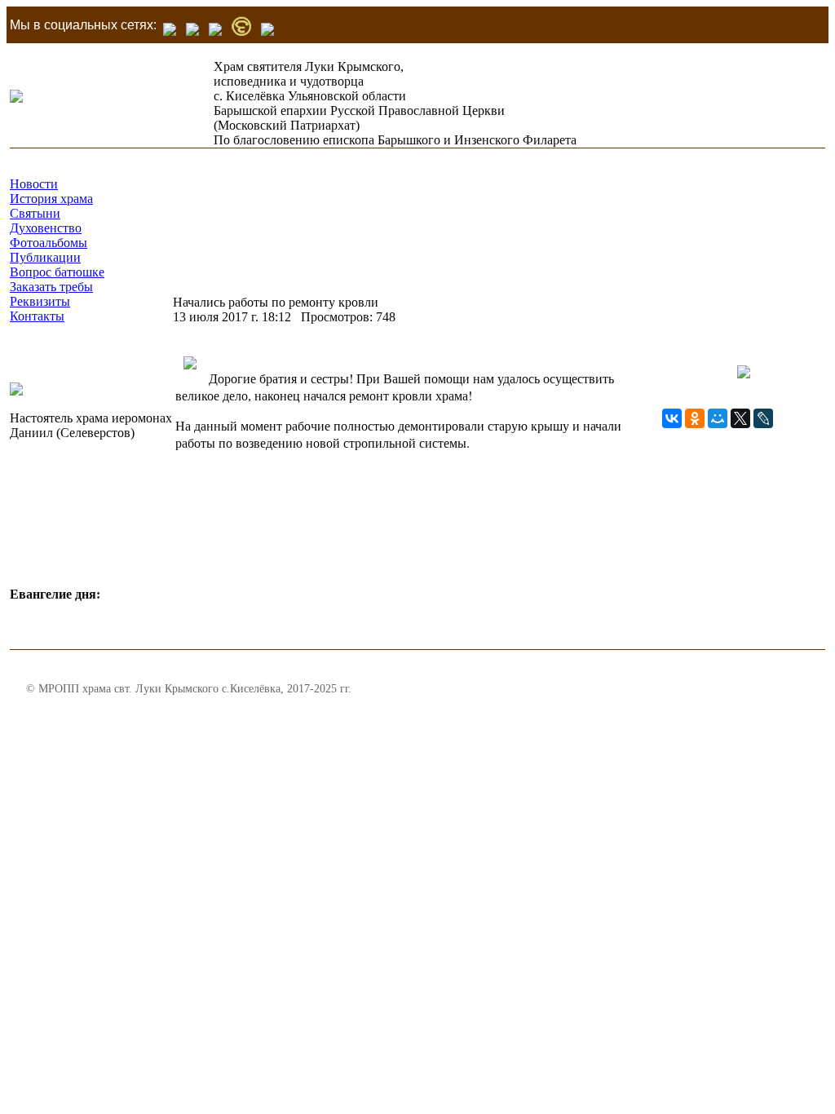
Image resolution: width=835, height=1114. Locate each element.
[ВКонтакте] (672, 418)
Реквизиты (40, 301)
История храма (51, 199)
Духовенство (46, 228)
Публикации (45, 257)
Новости (34, 184)
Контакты (37, 316)
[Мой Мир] (717, 418)
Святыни (35, 213)
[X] (740, 418)
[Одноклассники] (695, 418)
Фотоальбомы (48, 243)
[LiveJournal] (763, 418)
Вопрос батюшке (57, 272)
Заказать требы (51, 287)
